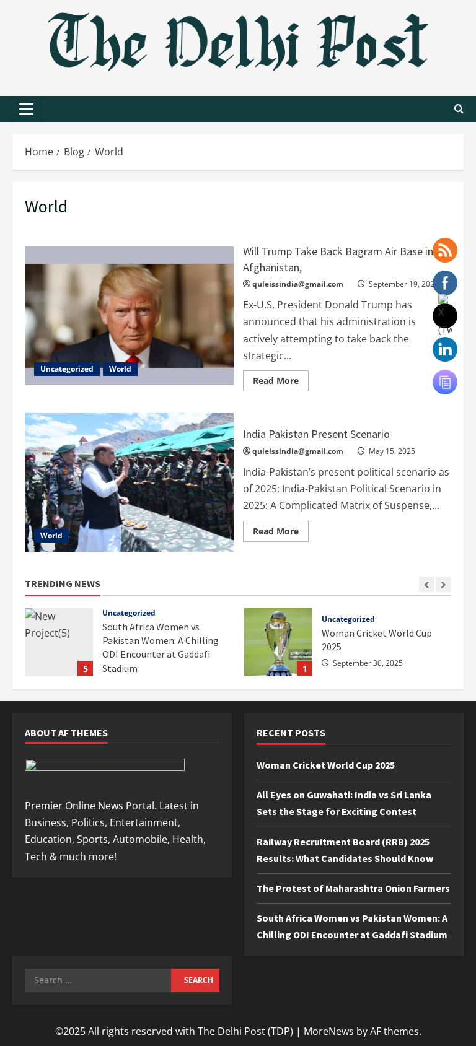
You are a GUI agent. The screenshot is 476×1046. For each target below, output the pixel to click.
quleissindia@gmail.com (297, 284)
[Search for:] (98, 980)
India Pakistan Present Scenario (129, 482)
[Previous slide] (426, 584)
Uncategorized (67, 369)
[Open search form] (459, 109)
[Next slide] (443, 584)
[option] (128, 648)
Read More (281, 378)
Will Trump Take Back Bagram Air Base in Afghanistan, (129, 315)
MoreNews (329, 1031)
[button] (26, 109)
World (120, 369)
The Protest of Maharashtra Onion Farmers (353, 888)
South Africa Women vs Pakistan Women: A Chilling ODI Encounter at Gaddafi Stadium (59, 642)
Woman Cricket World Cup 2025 (278, 642)
